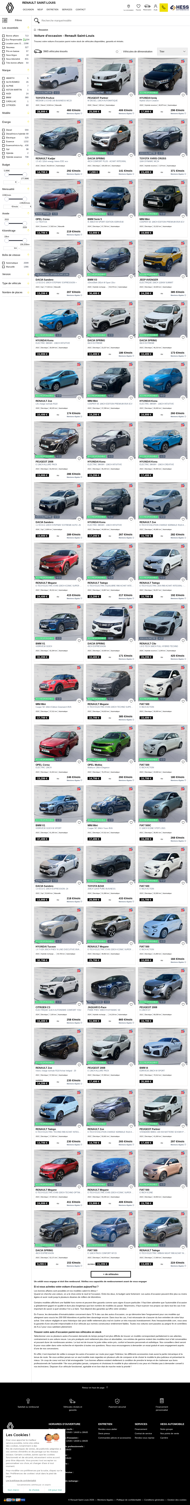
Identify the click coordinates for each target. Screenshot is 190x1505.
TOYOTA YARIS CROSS (153, 158)
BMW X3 (92, 279)
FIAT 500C (145, 825)
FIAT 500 (144, 704)
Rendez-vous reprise (144, 1438)
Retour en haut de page (93, 1387)
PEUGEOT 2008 (44, 461)
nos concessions (50, 1348)
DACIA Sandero (44, 279)
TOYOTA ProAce (45, 98)
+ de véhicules (110, 1274)
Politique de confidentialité (129, 1500)
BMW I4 (144, 1068)
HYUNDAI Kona (44, 340)
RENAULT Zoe (44, 401)
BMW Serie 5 (95, 219)
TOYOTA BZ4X (96, 886)
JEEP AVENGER (149, 279)
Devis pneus (104, 1433)
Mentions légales (73, 113)
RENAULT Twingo (98, 583)
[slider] (6, 174)
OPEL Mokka (95, 765)
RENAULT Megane (46, 583)
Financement (141, 1429)
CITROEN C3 (43, 1007)
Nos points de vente (169, 1433)
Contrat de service (143, 1433)
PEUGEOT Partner (98, 98)
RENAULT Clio (148, 643)
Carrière (164, 1438)
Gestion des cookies (176, 1500)
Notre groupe (166, 1429)
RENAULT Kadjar (45, 158)
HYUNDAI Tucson (46, 946)
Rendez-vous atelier (107, 1429)
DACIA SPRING (96, 158)
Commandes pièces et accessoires (114, 1438)
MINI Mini (145, 219)
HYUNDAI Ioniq (148, 98)
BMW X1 (40, 643)
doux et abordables (113, 1339)
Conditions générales (154, 1500)
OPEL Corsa (43, 219)
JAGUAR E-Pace (97, 1007)
